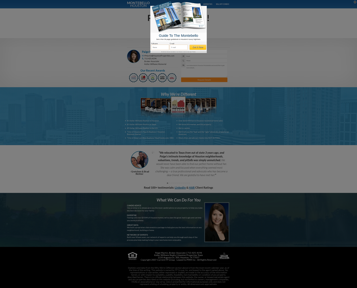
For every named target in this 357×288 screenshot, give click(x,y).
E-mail (172, 43)
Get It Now (198, 47)
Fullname (154, 43)
